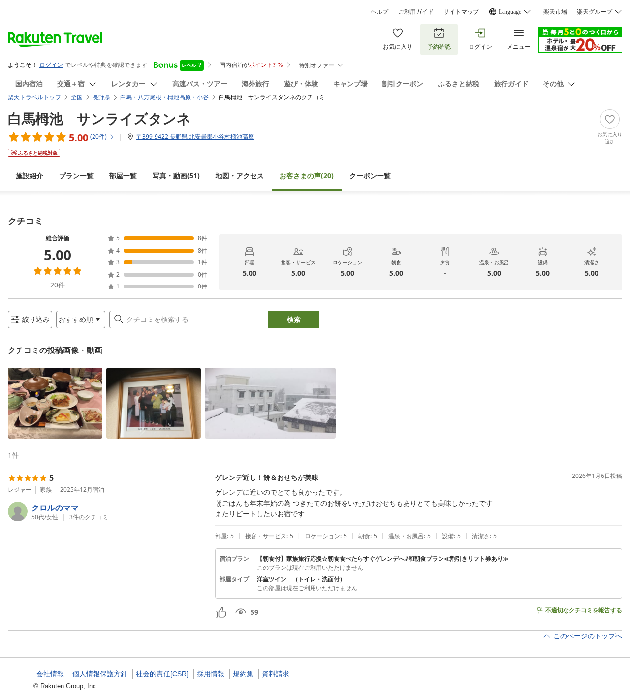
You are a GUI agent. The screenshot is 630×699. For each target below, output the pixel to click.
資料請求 (275, 674)
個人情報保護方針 (99, 674)
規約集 (243, 674)
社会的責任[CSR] (162, 674)
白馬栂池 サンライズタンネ (99, 118)
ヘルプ (379, 11)
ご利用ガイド (416, 11)
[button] (55, 403)
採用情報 (210, 674)
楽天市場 (555, 11)
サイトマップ (461, 11)
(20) (307, 175)
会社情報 (50, 674)
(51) (176, 175)
